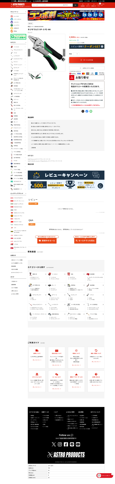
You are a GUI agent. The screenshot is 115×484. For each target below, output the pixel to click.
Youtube (78, 444)
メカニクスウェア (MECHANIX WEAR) (20, 231)
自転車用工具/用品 (18, 136)
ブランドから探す (34, 428)
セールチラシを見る (85, 239)
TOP (29, 159)
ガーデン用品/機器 (18, 172)
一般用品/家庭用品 (18, 175)
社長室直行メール (59, 420)
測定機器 (16, 86)
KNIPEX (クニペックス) (19, 212)
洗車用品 (16, 145)
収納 (15, 113)
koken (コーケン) (18, 215)
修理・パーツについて (72, 425)
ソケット (15, 52)
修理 (44, 424)
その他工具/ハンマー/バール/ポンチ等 (18, 89)
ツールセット (16, 46)
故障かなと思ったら (72, 421)
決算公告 (82, 420)
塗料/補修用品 (17, 157)
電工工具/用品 (17, 105)
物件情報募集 (83, 424)
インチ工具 (16, 70)
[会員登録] (82, 5)
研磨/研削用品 (17, 125)
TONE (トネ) (17, 218)
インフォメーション (84, 417)
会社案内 (82, 415)
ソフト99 (16, 244)
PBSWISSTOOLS (18, 206)
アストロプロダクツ (18, 198)
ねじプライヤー (45, 161)
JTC (15, 227)
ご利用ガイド (95, 417)
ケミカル (15, 160)
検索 (75, 5)
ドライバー (16, 61)
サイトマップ (94, 428)
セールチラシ (16, 25)
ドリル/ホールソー (18, 128)
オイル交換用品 (17, 151)
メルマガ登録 (87, 1)
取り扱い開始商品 (35, 424)
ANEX (15, 209)
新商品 (32, 415)
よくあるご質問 (101, 1)
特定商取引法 (95, 420)
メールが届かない (59, 417)
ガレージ (16, 122)
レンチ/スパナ (17, 55)
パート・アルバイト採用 (85, 428)
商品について (71, 419)
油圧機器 (16, 119)
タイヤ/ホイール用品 (18, 148)
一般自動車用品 (17, 142)
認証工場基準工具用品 (18, 185)
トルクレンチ (16, 67)
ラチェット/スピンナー (18, 49)
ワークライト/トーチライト (18, 109)
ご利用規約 (94, 415)
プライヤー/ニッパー (18, 64)
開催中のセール (47, 239)
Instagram (60, 444)
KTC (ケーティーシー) (19, 201)
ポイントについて (78, 40)
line (90, 111)
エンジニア (30, 32)
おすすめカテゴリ (17, 181)
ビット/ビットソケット (18, 58)
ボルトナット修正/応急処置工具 (18, 79)
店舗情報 (81, 1)
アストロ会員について (72, 423)
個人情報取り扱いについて (97, 425)
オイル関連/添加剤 (18, 154)
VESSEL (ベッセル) (18, 235)
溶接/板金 (16, 131)
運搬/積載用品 (17, 163)
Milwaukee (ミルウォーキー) (20, 248)
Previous (29, 52)
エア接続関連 (17, 96)
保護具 (15, 166)
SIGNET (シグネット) (18, 204)
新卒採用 (82, 426)
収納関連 (16, 116)
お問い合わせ (94, 1)
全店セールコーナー (35, 417)
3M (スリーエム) (17, 221)
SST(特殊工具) (17, 83)
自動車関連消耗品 (18, 139)
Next (64, 52)
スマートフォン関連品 (18, 178)
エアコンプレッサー (18, 93)
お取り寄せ (30, 23)
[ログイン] (88, 5)
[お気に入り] (94, 5)
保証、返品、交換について (73, 428)
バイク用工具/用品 (18, 133)
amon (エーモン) (18, 241)
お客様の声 (16, 28)
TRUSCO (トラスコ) (18, 224)
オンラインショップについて (73, 416)
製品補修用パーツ (18, 189)
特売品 (15, 31)
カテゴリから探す (34, 426)
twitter (83, 111)
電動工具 (16, 102)
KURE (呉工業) (17, 238)
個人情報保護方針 (96, 422)
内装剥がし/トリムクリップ (18, 74)
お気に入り (45, 420)
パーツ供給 (45, 426)
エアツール (16, 99)
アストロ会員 (46, 415)
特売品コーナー (34, 422)
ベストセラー (16, 22)
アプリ (44, 422)
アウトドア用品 (17, 169)
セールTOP (16, 16)
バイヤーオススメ (17, 19)
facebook (87, 111)
